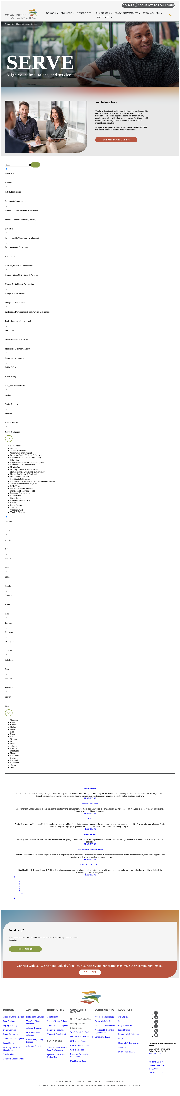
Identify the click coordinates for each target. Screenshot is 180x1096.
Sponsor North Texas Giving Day (56, 1055)
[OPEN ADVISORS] (74, 13)
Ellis (12, 732)
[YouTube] (156, 1036)
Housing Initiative (77, 1023)
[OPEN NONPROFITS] (93, 13)
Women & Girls (16, 510)
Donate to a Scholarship (105, 1025)
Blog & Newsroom (126, 1025)
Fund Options (8, 1021)
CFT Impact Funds (78, 1041)
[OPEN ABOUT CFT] (111, 17)
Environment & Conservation (22, 465)
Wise (12, 767)
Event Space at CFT (126, 1052)
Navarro (13, 753)
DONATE (128, 5)
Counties (14, 720)
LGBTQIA (15, 486)
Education (14, 460)
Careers (121, 1021)
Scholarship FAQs (102, 1037)
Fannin (13, 736)
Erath (12, 734)
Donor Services (9, 1030)
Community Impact (78, 1011)
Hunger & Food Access (20, 476)
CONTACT (146, 5)
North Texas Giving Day (13, 1039)
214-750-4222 (155, 1053)
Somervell (14, 763)
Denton (13, 729)
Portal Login (156, 1062)
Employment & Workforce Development (27, 462)
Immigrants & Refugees (20, 479)
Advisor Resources (34, 1028)
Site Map (153, 1069)
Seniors (13, 503)
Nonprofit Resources (55, 1030)
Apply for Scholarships (104, 1017)
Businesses (54, 1040)
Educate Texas (76, 1028)
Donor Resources (10, 1034)
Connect (90, 972)
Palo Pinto (14, 755)
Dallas (13, 727)
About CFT (125, 1009)
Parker (13, 758)
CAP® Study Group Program (34, 1040)
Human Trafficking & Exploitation (24, 474)
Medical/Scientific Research (21, 488)
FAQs (120, 1039)
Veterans (13, 507)
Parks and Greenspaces (20, 493)
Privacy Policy (156, 1065)
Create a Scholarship (103, 1021)
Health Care (15, 467)
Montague (14, 751)
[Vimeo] (156, 1032)
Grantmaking (52, 1017)
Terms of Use (156, 1072)
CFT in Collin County (79, 1045)
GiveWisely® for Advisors (33, 1033)
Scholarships (104, 1009)
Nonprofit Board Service (13, 1059)
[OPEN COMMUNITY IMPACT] (139, 13)
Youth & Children (17, 512)
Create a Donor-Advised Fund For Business (57, 1049)
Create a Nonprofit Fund (57, 1021)
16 (21, 893)
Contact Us (122, 1047)
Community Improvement (21, 453)
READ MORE (90, 798)
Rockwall (14, 760)
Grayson (13, 739)
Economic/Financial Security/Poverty (25, 457)
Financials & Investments (128, 1043)
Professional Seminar (35, 1017)
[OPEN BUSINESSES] (111, 13)
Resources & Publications (128, 1034)
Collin (12, 722)
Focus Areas (15, 446)
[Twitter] (156, 1023)
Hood (12, 741)
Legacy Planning (10, 1025)
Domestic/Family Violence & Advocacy (26, 455)
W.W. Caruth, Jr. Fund (79, 1032)
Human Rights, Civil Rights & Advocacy (27, 472)
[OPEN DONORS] (57, 13)
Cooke (13, 725)
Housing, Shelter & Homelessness (24, 469)
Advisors (32, 1009)
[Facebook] (156, 1014)
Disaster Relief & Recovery (81, 1036)
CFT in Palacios (77, 1050)
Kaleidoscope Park (78, 1061)
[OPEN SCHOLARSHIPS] (161, 13)
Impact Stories (9, 1043)
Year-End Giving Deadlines (33, 1022)
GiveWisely (8, 1054)
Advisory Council (33, 1046)
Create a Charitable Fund (13, 1017)
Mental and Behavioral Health (22, 491)
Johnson (13, 746)
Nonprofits (9, 24)
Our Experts (123, 1017)
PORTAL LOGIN (164, 5)
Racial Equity (16, 498)
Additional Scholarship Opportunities (104, 1031)
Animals (13, 448)
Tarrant (13, 765)
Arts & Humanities (18, 450)
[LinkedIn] (156, 1027)
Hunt (12, 744)
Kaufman (14, 748)
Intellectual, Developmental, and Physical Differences (32, 481)
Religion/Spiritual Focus (20, 500)
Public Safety (15, 495)
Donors (8, 1009)
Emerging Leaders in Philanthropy (11, 1048)
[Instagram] (156, 1018)
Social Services (16, 505)
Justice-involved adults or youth (23, 484)
